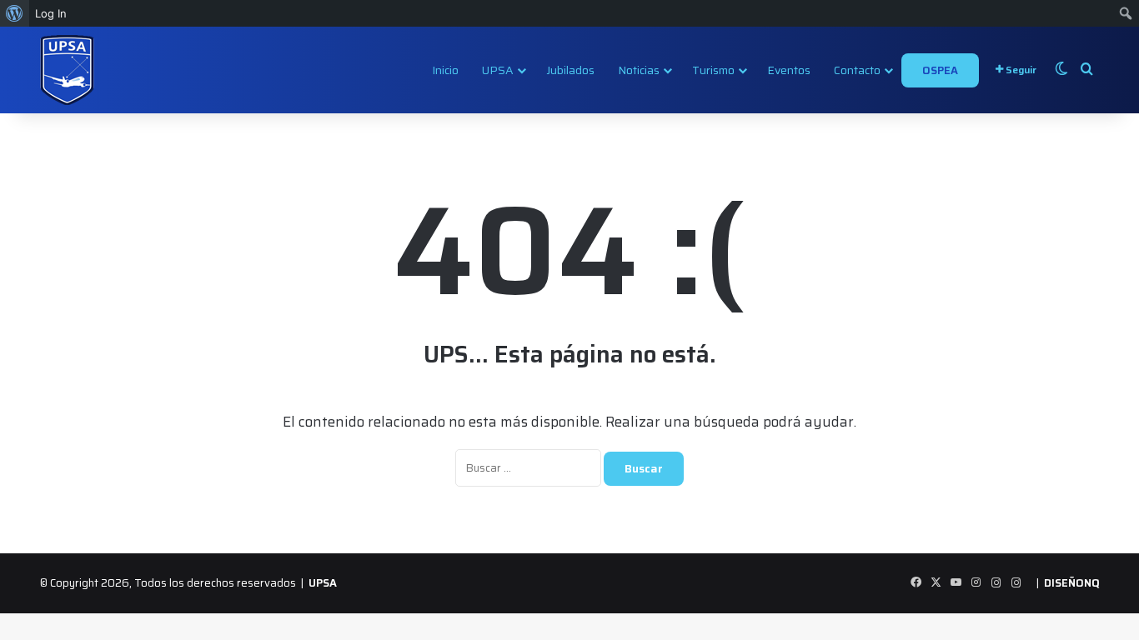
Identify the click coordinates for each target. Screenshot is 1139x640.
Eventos (788, 70)
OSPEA (940, 70)
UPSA (498, 70)
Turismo (713, 70)
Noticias (639, 70)
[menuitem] (14, 13)
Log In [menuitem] (51, 13)
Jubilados (570, 70)
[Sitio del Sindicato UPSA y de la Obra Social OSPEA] (67, 70)
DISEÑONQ (1071, 583)
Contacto (857, 70)
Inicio (445, 70)
